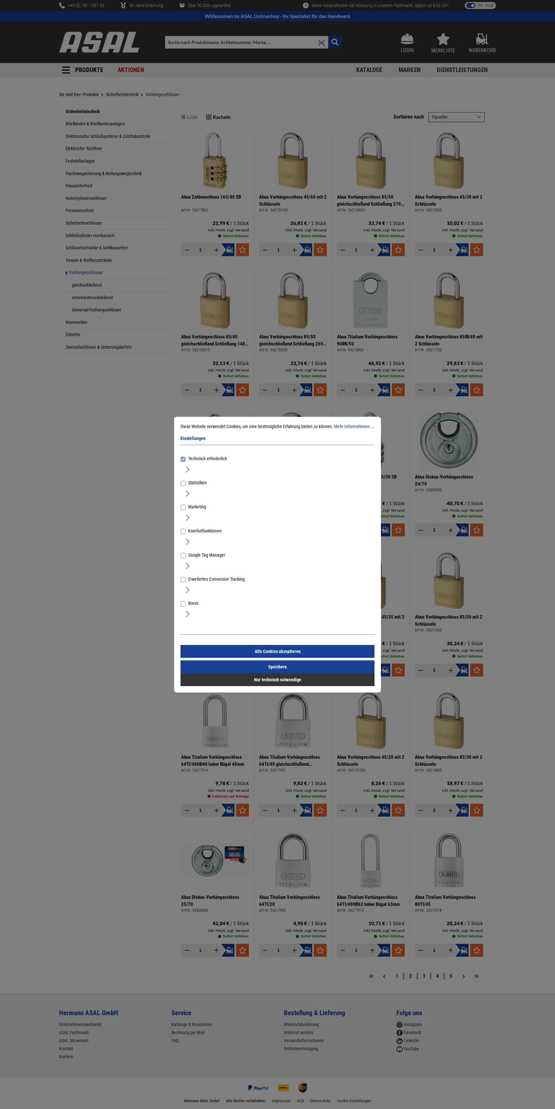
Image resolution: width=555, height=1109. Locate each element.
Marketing (197, 506)
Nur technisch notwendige (277, 679)
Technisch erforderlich (207, 458)
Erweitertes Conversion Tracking (216, 579)
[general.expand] (188, 469)
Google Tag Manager (206, 555)
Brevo (193, 603)
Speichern (277, 666)
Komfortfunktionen (205, 530)
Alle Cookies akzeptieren (278, 651)
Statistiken (197, 482)
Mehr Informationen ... (354, 426)
